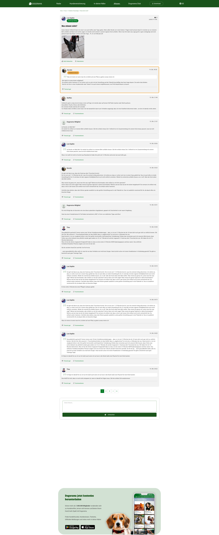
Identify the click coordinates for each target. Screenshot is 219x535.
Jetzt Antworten (67, 61)
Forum (65, 10)
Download (157, 3)
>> (116, 391)
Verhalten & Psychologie (73, 10)
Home (61, 10)
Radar (58, 4)
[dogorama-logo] (35, 3)
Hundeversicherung (77, 4)
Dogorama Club (134, 4)
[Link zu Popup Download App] (73, 47)
